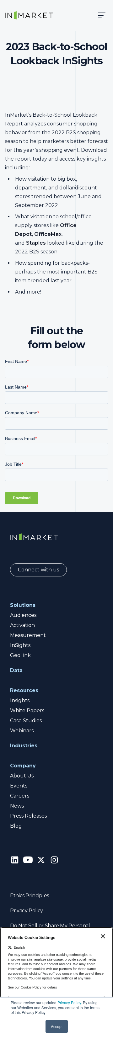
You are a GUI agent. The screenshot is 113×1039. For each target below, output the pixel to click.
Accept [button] (56, 1026)
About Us (22, 776)
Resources (24, 690)
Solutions (22, 605)
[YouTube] (28, 860)
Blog (16, 826)
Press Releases (28, 816)
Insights (20, 700)
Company (23, 766)
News (17, 806)
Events (18, 786)
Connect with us (38, 570)
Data (16, 670)
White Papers (27, 710)
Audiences (23, 615)
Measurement (28, 635)
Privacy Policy (69, 1002)
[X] (41, 860)
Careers (19, 796)
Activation (22, 625)
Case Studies (26, 721)
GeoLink (20, 655)
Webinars (22, 731)
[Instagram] (54, 860)
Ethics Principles (29, 896)
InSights (20, 645)
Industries (23, 746)
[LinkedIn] (14, 860)
